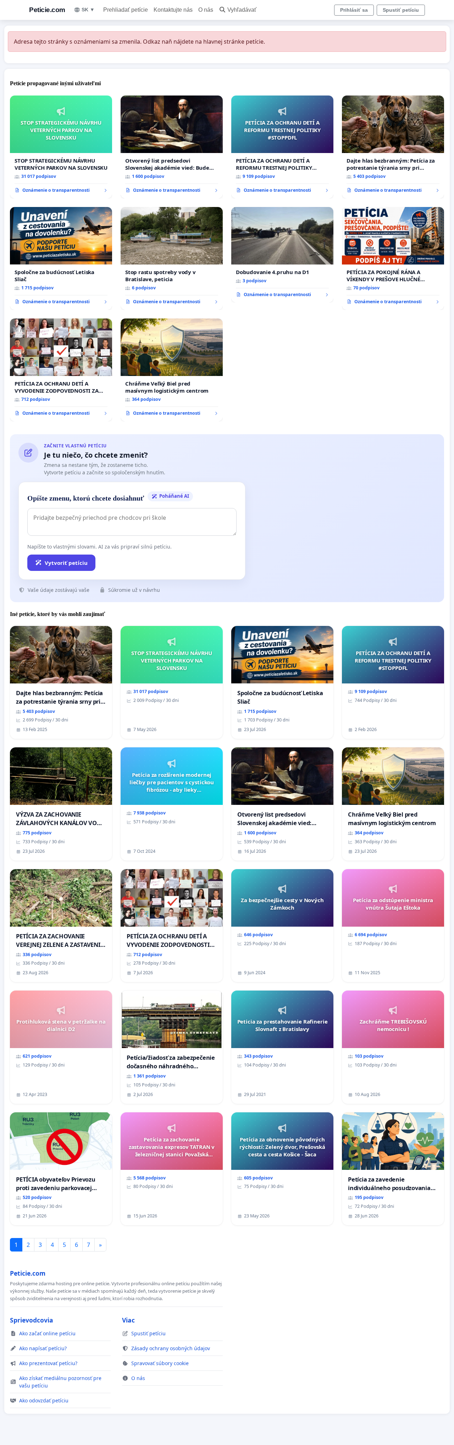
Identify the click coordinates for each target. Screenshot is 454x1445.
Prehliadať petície (125, 10)
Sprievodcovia (31, 1320)
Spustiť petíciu (401, 10)
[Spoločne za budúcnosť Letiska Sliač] (61, 258)
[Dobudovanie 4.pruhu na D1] (282, 255)
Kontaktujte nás (173, 10)
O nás (205, 10)
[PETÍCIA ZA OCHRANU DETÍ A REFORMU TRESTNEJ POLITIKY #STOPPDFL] (282, 147)
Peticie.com (47, 9)
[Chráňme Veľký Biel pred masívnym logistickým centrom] (172, 369)
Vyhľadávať (241, 10)
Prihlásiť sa (354, 10)
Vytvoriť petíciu (66, 562)
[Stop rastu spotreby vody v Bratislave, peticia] (172, 258)
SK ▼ (88, 9)
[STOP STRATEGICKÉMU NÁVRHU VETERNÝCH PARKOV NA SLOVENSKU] (61, 147)
